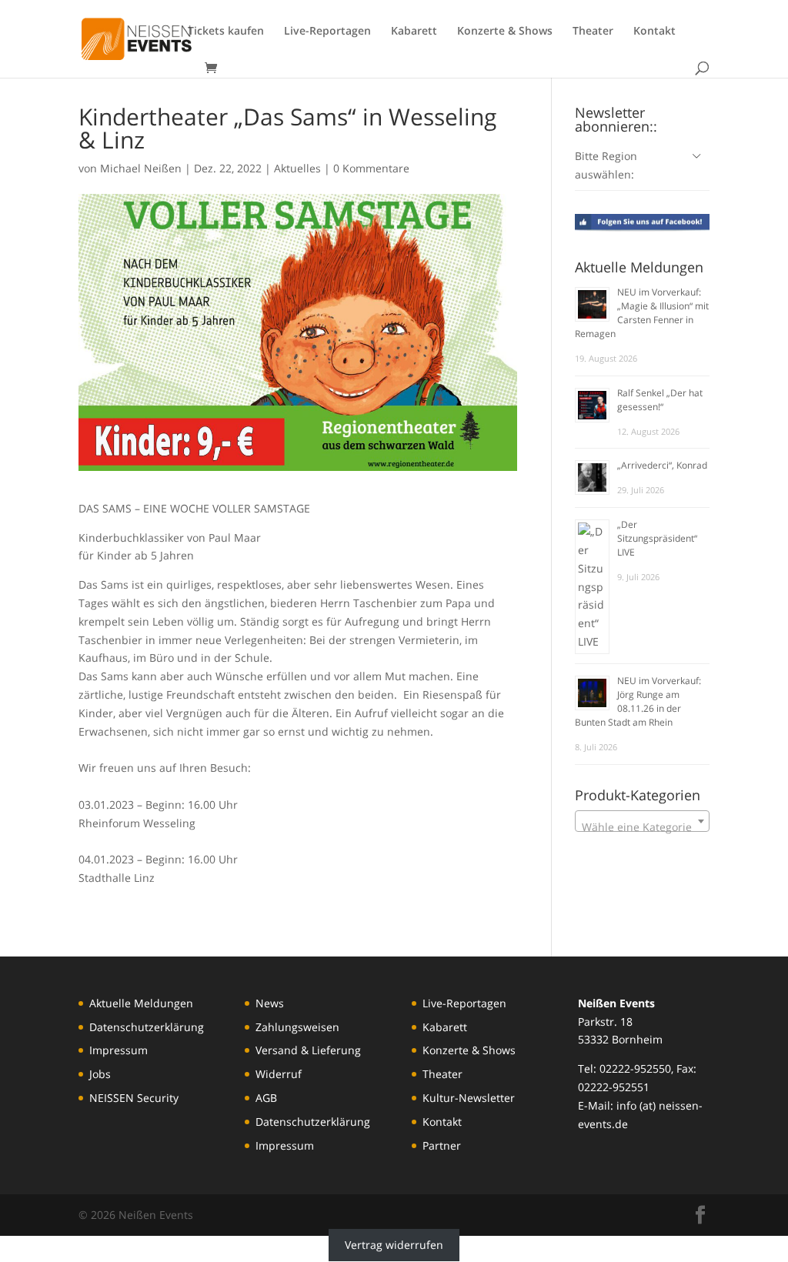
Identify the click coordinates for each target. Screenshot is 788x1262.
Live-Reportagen (327, 31)
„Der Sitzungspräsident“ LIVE (657, 538)
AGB (266, 1097)
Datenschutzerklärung (146, 1027)
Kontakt (654, 31)
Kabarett (414, 31)
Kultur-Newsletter (468, 1097)
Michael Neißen (141, 168)
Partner (441, 1145)
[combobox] (642, 821)
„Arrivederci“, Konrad (662, 465)
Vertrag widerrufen (394, 1244)
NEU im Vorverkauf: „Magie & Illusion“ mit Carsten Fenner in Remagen (642, 312)
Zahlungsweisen (297, 1027)
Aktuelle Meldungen (141, 1003)
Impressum (118, 1050)
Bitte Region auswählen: (606, 165)
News (269, 1003)
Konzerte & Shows (505, 31)
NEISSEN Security (134, 1097)
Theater (593, 31)
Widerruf (278, 1074)
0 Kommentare (371, 168)
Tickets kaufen (226, 31)
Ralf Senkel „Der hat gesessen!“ (660, 399)
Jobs (100, 1074)
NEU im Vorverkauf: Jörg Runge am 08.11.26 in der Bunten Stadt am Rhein (638, 701)
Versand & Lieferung (308, 1050)
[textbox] (642, 827)
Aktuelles (297, 168)
